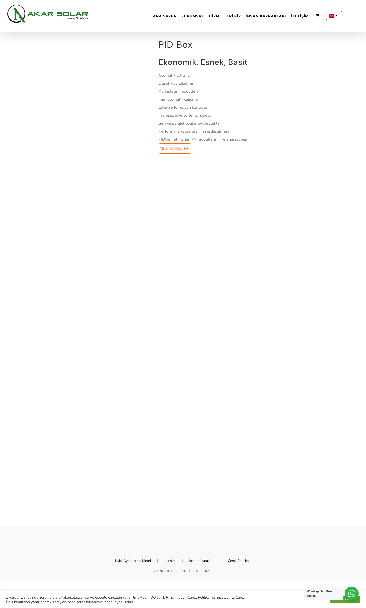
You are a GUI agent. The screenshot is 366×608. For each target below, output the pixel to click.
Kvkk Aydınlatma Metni (133, 560)
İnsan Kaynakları (201, 560)
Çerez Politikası (239, 560)
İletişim (170, 560)
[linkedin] (317, 16)
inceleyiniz (225, 597)
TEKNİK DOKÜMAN (175, 148)
